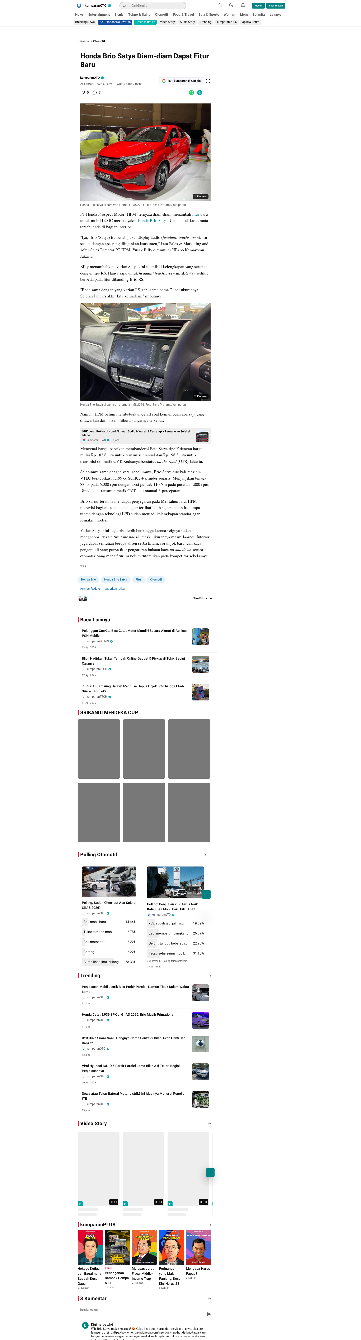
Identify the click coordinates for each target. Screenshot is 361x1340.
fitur (195, 214)
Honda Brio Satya (153, 220)
